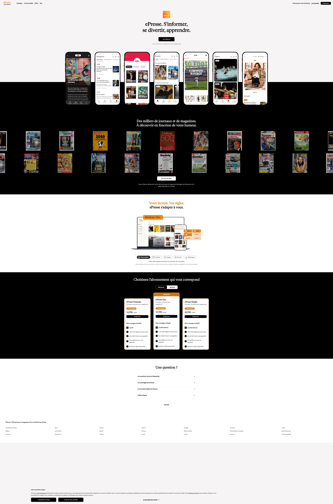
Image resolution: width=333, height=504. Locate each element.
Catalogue (19, 3)
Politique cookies (193, 493)
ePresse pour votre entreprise (301, 3)
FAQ (41, 3)
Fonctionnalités (28, 3)
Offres (36, 3)
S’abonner (326, 3)
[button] (194, 376)
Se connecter (315, 3)
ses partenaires (41, 493)
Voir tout (166, 405)
